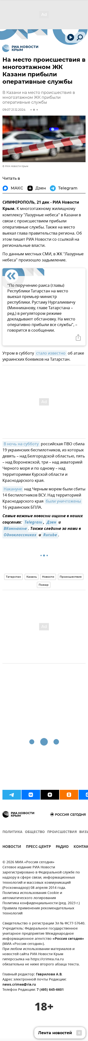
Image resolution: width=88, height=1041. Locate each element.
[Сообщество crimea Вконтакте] (31, 795)
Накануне (13, 489)
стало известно (51, 353)
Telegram (33, 522)
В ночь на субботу (21, 444)
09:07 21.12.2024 (13, 109)
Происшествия (71, 576)
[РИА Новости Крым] (20, 48)
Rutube (49, 535)
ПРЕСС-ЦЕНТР (38, 847)
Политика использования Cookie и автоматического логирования (32, 895)
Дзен (51, 522)
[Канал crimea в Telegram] (11, 795)
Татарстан (13, 576)
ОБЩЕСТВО (35, 832)
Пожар (44, 584)
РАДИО (62, 847)
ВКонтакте (15, 529)
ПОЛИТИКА (12, 832)
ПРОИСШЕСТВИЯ (62, 832)
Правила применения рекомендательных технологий (38, 911)
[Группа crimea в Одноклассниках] (69, 795)
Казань (31, 576)
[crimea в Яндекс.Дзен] (50, 795)
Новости (48, 576)
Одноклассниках (20, 535)
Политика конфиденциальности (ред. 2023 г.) (41, 903)
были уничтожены (63, 501)
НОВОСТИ (11, 847)
